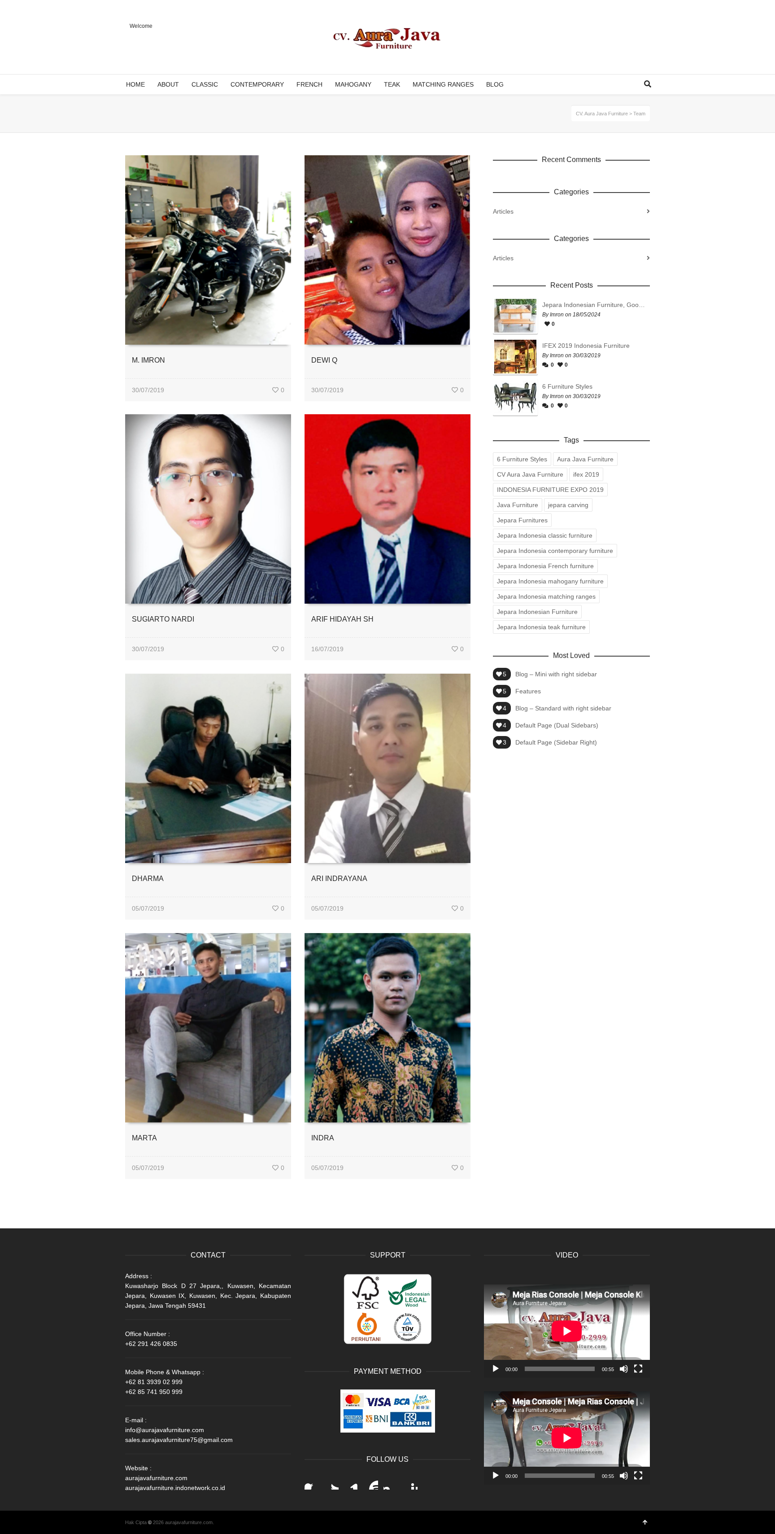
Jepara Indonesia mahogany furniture (550, 581)
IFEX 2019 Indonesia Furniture (586, 345)
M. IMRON (148, 360)
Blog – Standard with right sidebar (563, 708)
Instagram (390, 1482)
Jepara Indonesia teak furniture (541, 627)
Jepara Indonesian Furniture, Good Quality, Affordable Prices (593, 304)
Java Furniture (517, 504)
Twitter (331, 1482)
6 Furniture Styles (567, 386)
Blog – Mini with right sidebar (556, 674)
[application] (567, 1331)
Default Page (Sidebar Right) (556, 742)
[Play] (495, 1368)
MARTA (144, 1138)
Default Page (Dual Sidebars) (556, 725)
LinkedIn (351, 1482)
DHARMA (148, 878)
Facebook (312, 1482)
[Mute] (623, 1368)
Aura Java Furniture (585, 459)
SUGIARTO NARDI (163, 619)
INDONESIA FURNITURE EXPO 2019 (550, 489)
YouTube (371, 1482)
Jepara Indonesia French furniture (545, 566)
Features (528, 691)
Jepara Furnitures (522, 520)
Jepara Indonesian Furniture (537, 611)
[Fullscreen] (638, 1368)
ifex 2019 (586, 474)
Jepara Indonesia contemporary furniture (555, 550)
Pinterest (410, 1482)
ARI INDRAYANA (339, 878)
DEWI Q (324, 360)
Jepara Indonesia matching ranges (546, 596)
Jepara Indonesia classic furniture (544, 535)
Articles (503, 211)
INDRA (322, 1138)
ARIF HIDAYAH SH (342, 619)
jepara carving (568, 504)
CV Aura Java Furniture (530, 474)
